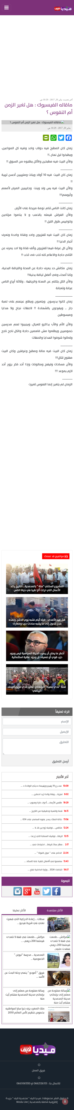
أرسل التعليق (60, 761)
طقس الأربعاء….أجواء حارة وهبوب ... (48, 803)
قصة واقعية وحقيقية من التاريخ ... (48, 811)
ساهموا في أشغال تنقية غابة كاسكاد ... (46, 861)
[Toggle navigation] (6, 7)
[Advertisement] (37, 55)
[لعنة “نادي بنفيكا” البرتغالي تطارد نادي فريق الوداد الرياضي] (37, 679)
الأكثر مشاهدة (55, 910)
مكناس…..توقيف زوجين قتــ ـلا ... (50, 828)
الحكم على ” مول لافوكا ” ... (51, 853)
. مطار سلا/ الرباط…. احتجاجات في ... (49, 844)
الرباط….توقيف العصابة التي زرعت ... (48, 836)
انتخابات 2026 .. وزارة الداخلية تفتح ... (48, 870)
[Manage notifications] (65, 1102)
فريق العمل (38, 1070)
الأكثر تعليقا (19, 910)
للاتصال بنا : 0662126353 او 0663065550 (38, 1083)
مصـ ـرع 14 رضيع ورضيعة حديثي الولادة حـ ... (44, 786)
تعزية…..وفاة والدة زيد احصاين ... (49, 794)
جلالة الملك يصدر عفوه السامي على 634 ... (44, 819)
